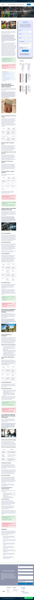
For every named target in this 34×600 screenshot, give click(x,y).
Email (20, 37)
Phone (19, 568)
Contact (20, 4)
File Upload (19, 580)
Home (9, 4)
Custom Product (13, 4)
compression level (8, 494)
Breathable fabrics (8, 346)
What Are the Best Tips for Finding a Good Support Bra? (23, 67)
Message (19, 575)
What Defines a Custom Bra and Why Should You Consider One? (23, 78)
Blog (18, 4)
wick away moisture (7, 124)
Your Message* (21, 41)
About (23, 4)
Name (20, 30)
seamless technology (4, 292)
